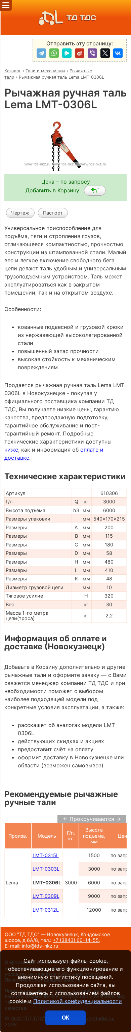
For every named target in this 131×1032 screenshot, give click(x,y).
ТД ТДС (81, 17)
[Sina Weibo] (79, 53)
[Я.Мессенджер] (67, 53)
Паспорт (53, 213)
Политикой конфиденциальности (77, 1001)
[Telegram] (41, 53)
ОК (65, 1018)
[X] (105, 53)
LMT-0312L (46, 910)
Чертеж (20, 213)
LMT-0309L (46, 896)
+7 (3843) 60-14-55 (76, 940)
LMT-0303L (46, 869)
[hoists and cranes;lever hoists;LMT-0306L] (95, 191)
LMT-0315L (46, 855)
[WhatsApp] (54, 53)
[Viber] (92, 53)
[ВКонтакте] (118, 53)
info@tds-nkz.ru (40, 946)
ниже (11, 449)
